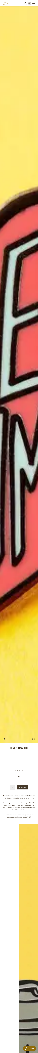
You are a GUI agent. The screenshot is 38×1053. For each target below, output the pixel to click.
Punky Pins (20, 770)
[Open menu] (33, 3)
